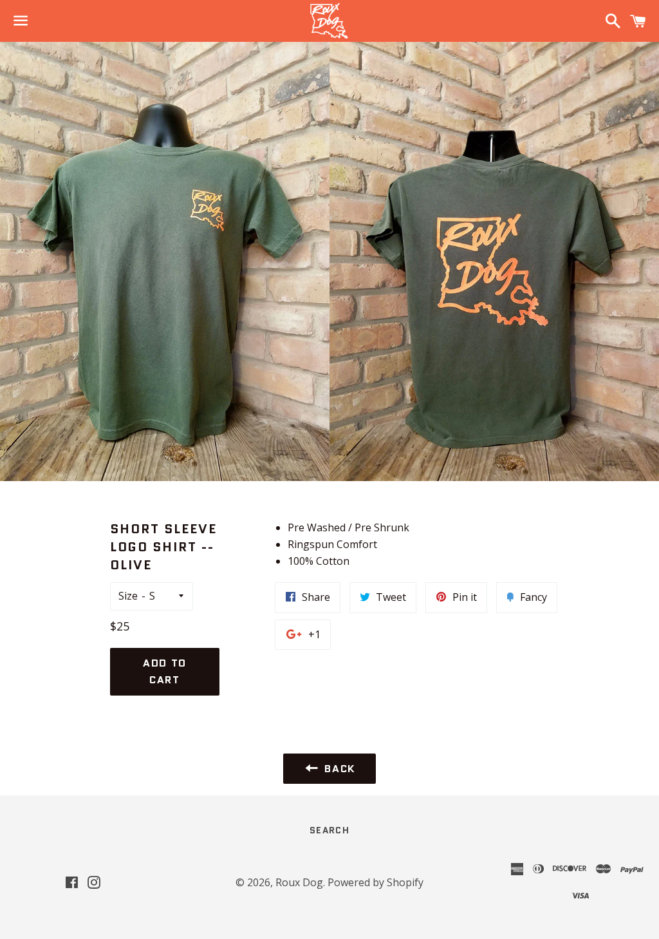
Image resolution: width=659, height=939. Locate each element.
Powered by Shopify (375, 882)
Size (128, 596)
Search (329, 830)
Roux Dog (299, 882)
